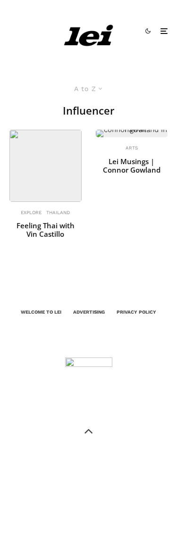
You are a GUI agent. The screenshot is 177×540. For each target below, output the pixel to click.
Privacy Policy (136, 312)
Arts (132, 147)
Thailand (58, 212)
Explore (31, 212)
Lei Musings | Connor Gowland (131, 165)
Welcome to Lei (41, 312)
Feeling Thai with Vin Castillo (46, 229)
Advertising (89, 312)
